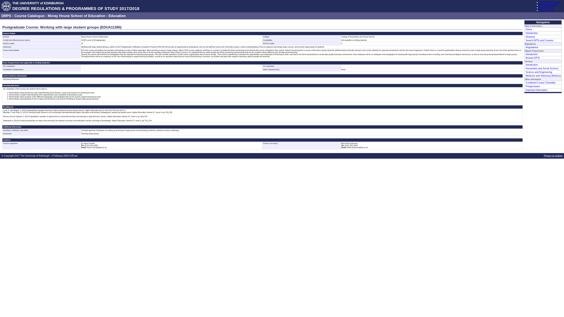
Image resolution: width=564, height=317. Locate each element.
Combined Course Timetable (541, 82)
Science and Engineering (539, 72)
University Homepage (549, 2)
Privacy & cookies (553, 156)
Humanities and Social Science (542, 68)
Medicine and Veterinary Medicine (543, 76)
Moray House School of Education (76, 16)
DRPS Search (545, 7)
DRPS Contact (546, 10)
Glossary (530, 37)
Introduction (532, 33)
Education (117, 16)
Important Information (537, 90)
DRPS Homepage (547, 5)
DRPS (6, 16)
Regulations (532, 47)
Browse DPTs (533, 58)
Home (529, 29)
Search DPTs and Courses (539, 40)
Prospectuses (533, 86)
